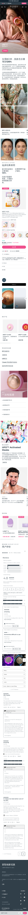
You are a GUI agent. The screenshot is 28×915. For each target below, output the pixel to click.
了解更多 (4, 462)
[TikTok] (20, 904)
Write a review (17, 552)
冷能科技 (4, 355)
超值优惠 (24, 3)
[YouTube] (24, 897)
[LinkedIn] (20, 900)
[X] (20, 897)
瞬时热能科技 (5, 351)
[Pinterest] (24, 900)
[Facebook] (24, 894)
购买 (25, 913)
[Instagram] (20, 894)
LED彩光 (4, 358)
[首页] (14, 7)
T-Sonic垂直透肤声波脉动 (9, 362)
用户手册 (3, 269)
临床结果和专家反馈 (7, 366)
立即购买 (5, 50)
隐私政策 (20, 879)
